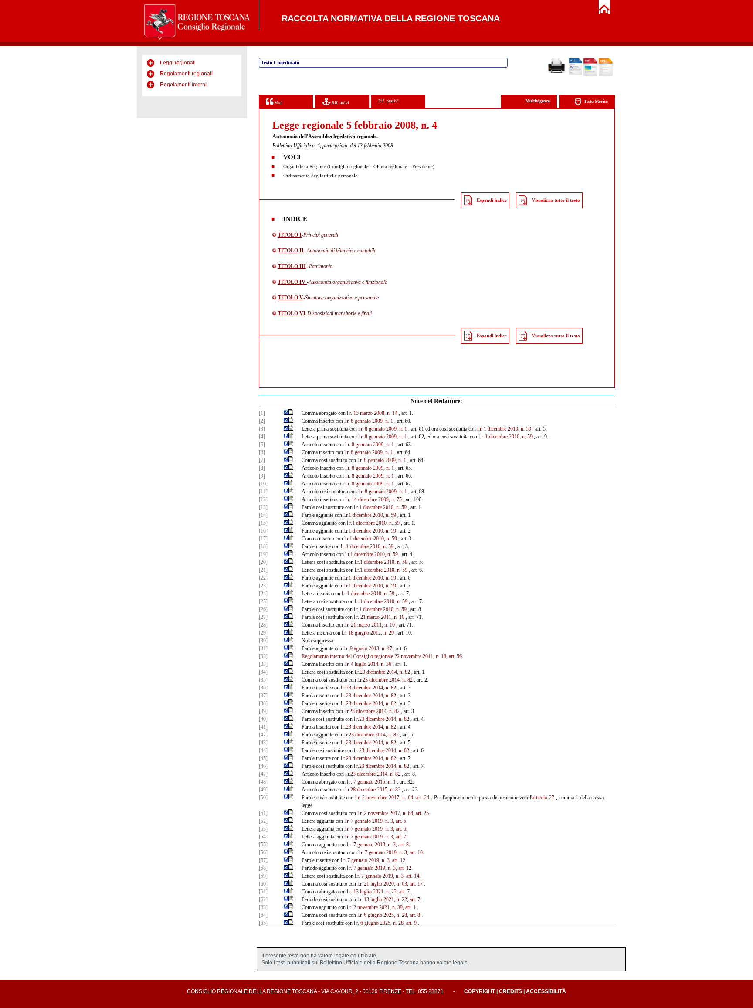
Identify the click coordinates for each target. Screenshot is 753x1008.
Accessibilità (546, 991)
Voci (277, 102)
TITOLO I (290, 235)
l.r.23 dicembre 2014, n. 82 (382, 672)
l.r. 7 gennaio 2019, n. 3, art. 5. (375, 821)
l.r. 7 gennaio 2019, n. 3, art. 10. (391, 852)
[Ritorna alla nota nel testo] (286, 413)
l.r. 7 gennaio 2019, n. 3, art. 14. (388, 876)
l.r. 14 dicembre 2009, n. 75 (373, 499)
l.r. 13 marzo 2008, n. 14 (372, 413)
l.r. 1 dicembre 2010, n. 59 (504, 429)
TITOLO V (290, 298)
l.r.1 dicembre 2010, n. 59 (380, 507)
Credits (510, 991)
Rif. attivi (339, 102)
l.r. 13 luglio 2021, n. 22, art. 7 (378, 892)
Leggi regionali (178, 63)
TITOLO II (291, 251)
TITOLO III (292, 266)
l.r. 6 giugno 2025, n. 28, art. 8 (388, 915)
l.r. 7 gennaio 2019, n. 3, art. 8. (378, 845)
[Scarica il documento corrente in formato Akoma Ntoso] (606, 74)
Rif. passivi (388, 100)
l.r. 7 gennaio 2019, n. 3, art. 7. (375, 837)
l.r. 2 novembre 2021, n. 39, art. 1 (381, 907)
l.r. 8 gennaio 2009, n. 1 (368, 421)
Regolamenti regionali (186, 74)
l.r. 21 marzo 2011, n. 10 (379, 617)
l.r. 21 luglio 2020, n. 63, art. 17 (390, 884)
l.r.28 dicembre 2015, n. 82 (372, 790)
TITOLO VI (291, 313)
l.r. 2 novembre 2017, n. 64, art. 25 (393, 813)
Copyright (479, 991)
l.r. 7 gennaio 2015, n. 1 (371, 782)
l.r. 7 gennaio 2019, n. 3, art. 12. (374, 860)
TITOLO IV (292, 282)
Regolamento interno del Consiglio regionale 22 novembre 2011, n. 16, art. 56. (382, 656)
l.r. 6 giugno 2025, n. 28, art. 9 (385, 923)
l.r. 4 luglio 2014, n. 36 (367, 664)
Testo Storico (596, 101)
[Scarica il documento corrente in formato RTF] (575, 73)
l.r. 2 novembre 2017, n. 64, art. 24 (392, 797)
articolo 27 (543, 797)
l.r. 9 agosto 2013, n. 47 (367, 648)
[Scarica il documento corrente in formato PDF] (590, 74)
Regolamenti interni (183, 84)
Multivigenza (538, 100)
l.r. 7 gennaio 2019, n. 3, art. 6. (375, 829)
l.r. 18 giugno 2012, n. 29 (368, 633)
